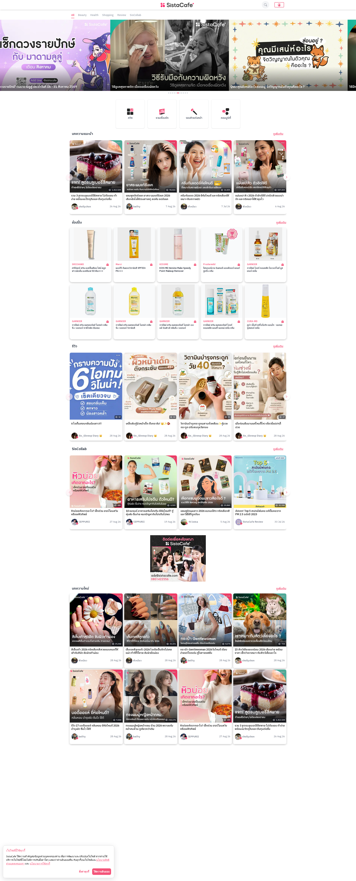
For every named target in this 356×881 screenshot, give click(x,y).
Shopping (108, 15)
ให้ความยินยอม (102, 871)
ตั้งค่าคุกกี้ (84, 871)
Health (94, 15)
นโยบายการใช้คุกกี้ (40, 863)
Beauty (82, 15)
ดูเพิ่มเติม (278, 134)
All (72, 15)
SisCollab (135, 15)
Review (121, 15)
